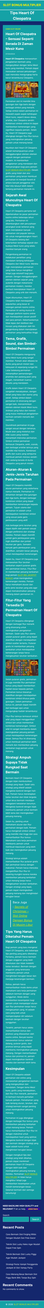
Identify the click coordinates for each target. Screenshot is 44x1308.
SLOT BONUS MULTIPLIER (26, 1304)
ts (23, 907)
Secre (18, 907)
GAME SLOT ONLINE (13, 29)
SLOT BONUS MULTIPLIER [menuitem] (18, 170)
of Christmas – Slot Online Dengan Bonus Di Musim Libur (23, 916)
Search (6, 1215)
